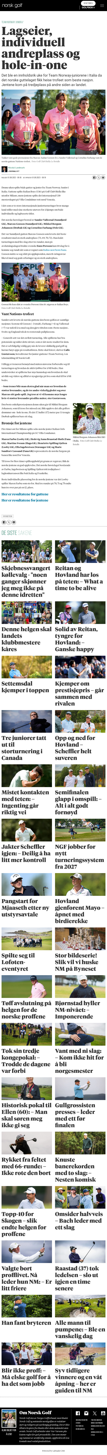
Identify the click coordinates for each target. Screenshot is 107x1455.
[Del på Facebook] (94, 177)
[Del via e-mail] (103, 177)
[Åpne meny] (102, 5)
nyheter (7, 516)
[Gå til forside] (12, 5)
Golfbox (84, 7)
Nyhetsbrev (88, 3)
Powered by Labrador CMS (53, 1451)
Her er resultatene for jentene (25, 500)
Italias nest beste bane (54, 250)
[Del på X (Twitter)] (99, 177)
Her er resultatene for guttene (25, 494)
